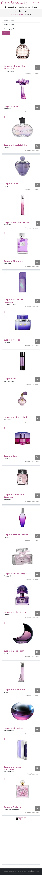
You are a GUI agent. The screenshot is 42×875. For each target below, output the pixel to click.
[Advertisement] (21, 843)
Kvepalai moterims (31, 73)
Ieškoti (6, 33)
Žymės (34, 7)
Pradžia (13, 14)
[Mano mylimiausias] (4, 38)
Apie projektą (26, 871)
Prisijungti (36, 2)
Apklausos (14, 873)
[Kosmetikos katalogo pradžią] (5, 7)
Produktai (12, 7)
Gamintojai (35, 871)
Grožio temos (24, 7)
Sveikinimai (29, 873)
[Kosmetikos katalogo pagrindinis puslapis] (14, 2)
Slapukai (22, 873)
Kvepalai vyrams (32, 774)
